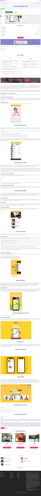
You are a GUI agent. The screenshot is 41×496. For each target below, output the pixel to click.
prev (19, 451)
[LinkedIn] (36, 46)
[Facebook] (34, 46)
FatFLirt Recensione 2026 (7, 464)
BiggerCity (2, 475)
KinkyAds (11, 475)
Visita (20, 37)
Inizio (15, 492)
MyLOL (18, 476)
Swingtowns (11, 477)
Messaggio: (2, 421)
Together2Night (12, 476)
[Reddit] (18, 469)
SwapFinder (18, 475)
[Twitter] (38, 46)
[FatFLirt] (2, 464)
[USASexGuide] (2, 461)
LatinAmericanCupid (3, 476)
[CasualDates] (2, 458)
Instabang (18, 477)
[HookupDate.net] (22, 458)
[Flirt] (20, 42)
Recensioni (18, 492)
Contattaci (25, 492)
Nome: (1, 418)
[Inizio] (4, 1)
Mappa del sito (21, 492)
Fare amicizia (2, 50)
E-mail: (22, 418)
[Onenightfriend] (25, 42)
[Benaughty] (16, 42)
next (21, 451)
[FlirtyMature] (22, 461)
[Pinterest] (39, 46)
